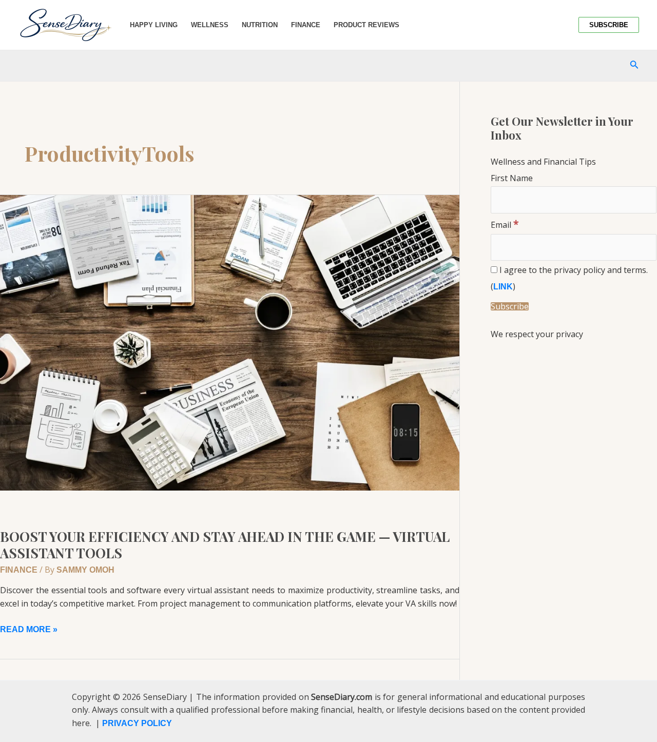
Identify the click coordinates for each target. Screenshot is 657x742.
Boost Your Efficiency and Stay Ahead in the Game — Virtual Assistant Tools (225, 545)
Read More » (28, 628)
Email (505, 224)
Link (503, 286)
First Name (512, 178)
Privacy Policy (137, 723)
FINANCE (18, 569)
